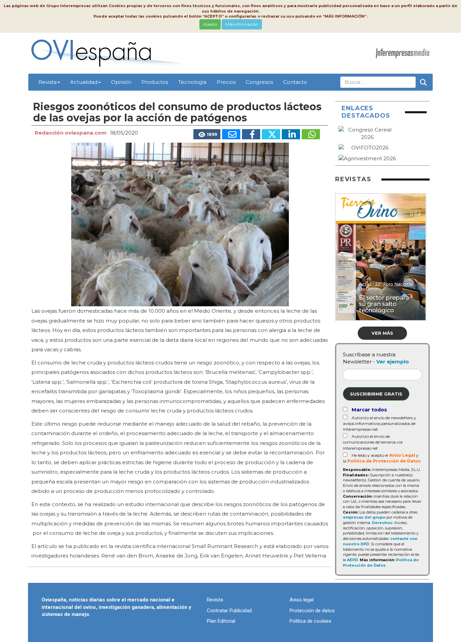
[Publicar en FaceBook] (251, 134)
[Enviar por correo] (231, 134)
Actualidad (84, 82)
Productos (154, 82)
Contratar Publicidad (229, 611)
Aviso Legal (402, 455)
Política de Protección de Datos (384, 460)
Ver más (382, 333)
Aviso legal (302, 600)
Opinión (121, 82)
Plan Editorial (221, 621)
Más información (241, 24)
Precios (226, 82)
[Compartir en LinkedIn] (291, 134)
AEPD (352, 559)
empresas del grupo (364, 517)
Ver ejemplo (392, 361)
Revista (47, 82)
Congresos (259, 82)
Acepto (210, 24)
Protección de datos (312, 611)
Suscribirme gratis (376, 394)
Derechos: (382, 522)
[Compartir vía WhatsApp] (311, 134)
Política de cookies (310, 621)
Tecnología (192, 82)
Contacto (295, 82)
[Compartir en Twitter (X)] (271, 134)
